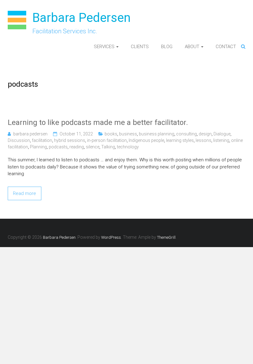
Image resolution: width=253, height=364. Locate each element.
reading (76, 146)
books (111, 133)
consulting (186, 133)
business (128, 133)
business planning (156, 133)
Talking (108, 146)
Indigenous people (146, 140)
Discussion (19, 140)
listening (221, 140)
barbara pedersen (30, 133)
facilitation (42, 140)
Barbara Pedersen (81, 17)
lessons (203, 140)
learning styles (180, 140)
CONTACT (226, 46)
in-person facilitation (107, 140)
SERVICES (104, 46)
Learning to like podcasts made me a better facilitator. (98, 122)
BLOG (166, 46)
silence (92, 146)
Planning (38, 146)
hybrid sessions (69, 140)
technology (128, 146)
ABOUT (192, 46)
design (205, 133)
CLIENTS (140, 46)
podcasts (58, 146)
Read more (24, 193)
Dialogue (222, 133)
